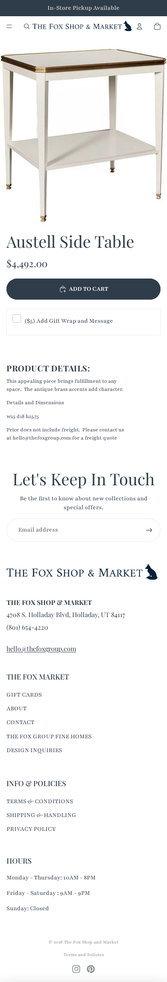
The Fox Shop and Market (91, 942)
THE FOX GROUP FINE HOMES (49, 736)
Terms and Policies (84, 955)
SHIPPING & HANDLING (41, 815)
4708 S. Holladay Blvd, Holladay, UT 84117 (65, 614)
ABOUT (16, 708)
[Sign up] (149, 530)
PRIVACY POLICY (31, 829)
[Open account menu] (139, 26)
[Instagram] (76, 969)
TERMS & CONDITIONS (39, 801)
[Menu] (9, 26)
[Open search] (27, 26)
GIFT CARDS (24, 695)
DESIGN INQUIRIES (34, 750)
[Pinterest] (91, 969)
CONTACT (20, 722)
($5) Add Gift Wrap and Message (68, 321)
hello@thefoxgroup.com (41, 648)
